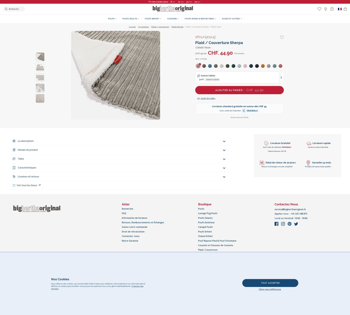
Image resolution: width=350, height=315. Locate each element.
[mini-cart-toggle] (345, 9)
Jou (173, 2)
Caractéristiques (27, 167)
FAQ (124, 213)
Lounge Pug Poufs (207, 213)
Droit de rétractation (133, 231)
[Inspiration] (326, 9)
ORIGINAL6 (252, 111)
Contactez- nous (130, 236)
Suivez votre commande (134, 226)
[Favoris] (319, 9)
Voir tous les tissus (27, 185)
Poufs (201, 208)
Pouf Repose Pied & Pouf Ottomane (217, 240)
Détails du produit (28, 149)
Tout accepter (270, 283)
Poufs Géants (205, 217)
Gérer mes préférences (270, 289)
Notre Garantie (130, 240)
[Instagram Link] (283, 225)
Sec (199, 2)
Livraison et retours (28, 176)
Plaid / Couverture (208, 249)
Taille (21, 158)
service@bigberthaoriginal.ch (290, 209)
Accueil (132, 27)
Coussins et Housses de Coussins (215, 245)
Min (190, 2)
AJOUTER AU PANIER (239, 90)
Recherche (127, 208)
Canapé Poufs (205, 226)
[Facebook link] (277, 225)
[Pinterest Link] (290, 225)
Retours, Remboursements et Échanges (143, 222)
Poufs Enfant (205, 231)
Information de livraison (134, 217)
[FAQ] (332, 9)
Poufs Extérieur (206, 222)
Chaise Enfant (205, 236)
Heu (182, 2)
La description (26, 141)
